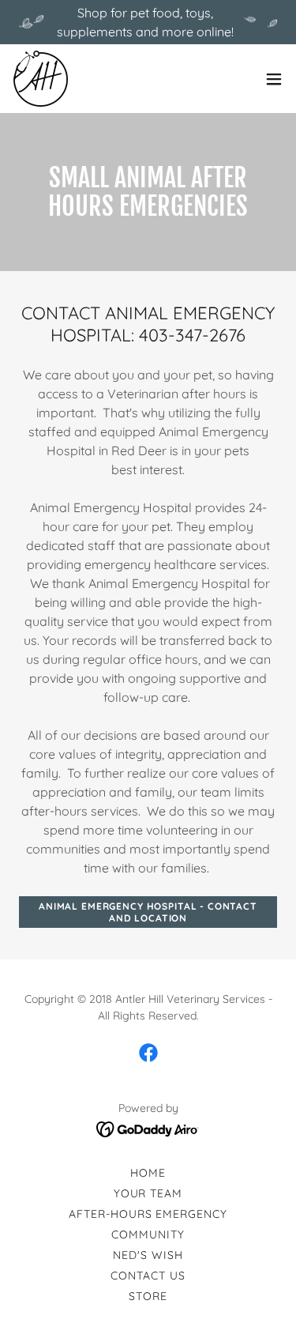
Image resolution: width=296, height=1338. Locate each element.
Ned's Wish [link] (148, 1255)
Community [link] (148, 1234)
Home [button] (148, 1173)
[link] (41, 79)
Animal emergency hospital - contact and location (148, 912)
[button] (274, 79)
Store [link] (148, 1296)
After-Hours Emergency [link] (148, 1214)
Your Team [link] (148, 1193)
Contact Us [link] (148, 1275)
